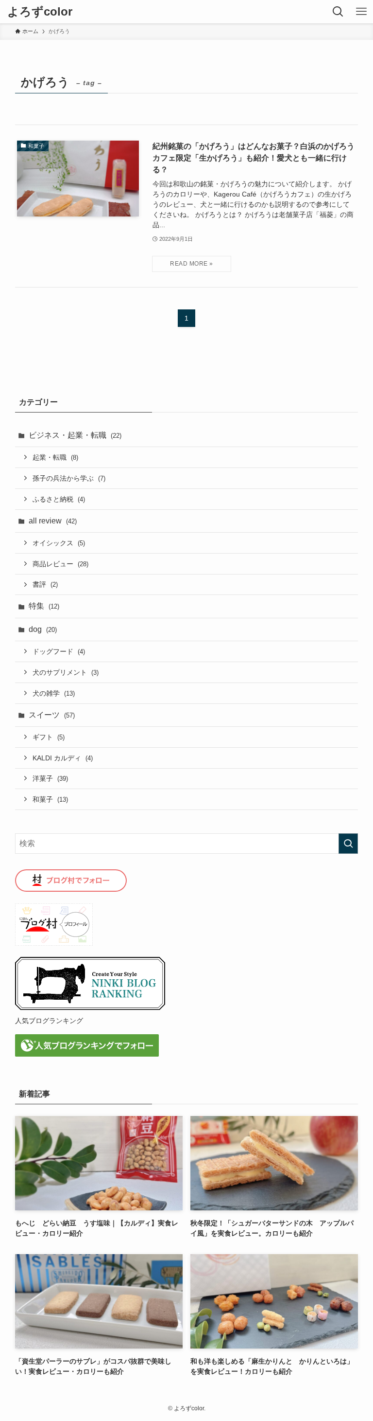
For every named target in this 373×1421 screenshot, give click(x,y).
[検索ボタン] (338, 11)
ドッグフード (59, 651)
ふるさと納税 (59, 499)
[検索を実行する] (348, 843)
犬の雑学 (54, 693)
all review (53, 521)
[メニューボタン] (361, 11)
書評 (45, 584)
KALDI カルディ (63, 758)
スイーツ (52, 715)
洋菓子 (50, 778)
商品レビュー (60, 564)
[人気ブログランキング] (90, 1008)
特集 (44, 606)
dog (43, 629)
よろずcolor (39, 12)
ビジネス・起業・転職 (75, 435)
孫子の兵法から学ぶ (69, 478)
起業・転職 (55, 457)
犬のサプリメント (66, 672)
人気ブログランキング (49, 1021)
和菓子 (50, 799)
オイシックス (59, 543)
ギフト (49, 737)
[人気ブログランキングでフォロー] (87, 1054)
